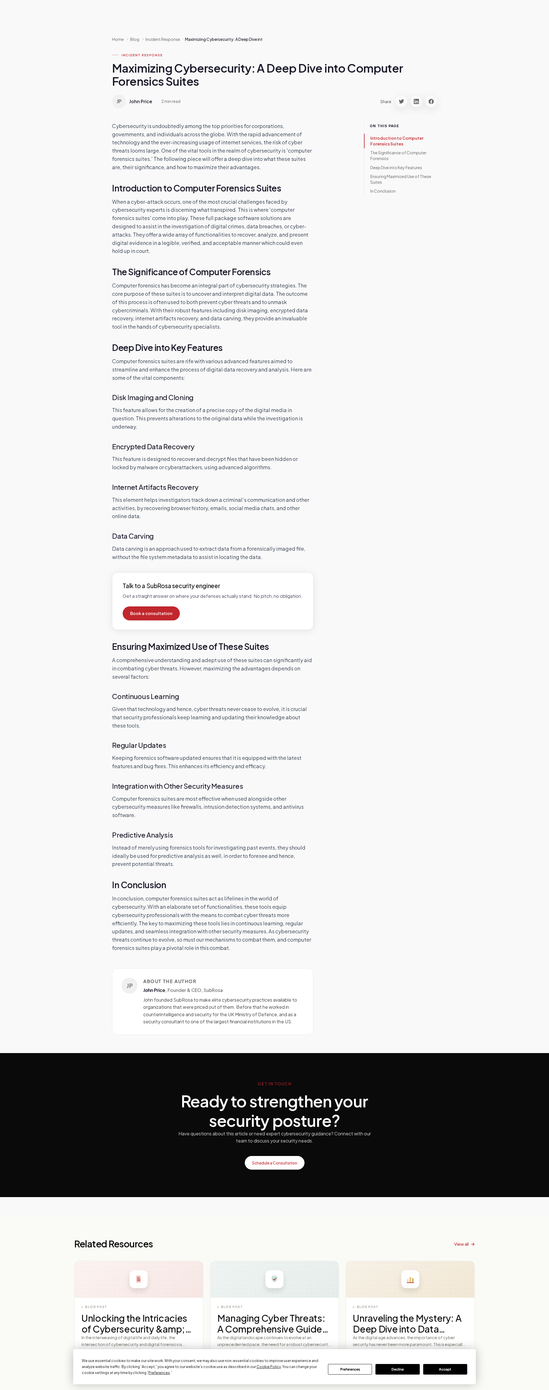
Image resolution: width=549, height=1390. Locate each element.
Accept (445, 1369)
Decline (397, 1369)
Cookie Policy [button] (268, 1367)
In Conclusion (383, 190)
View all (461, 1244)
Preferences (350, 1369)
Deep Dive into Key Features (396, 167)
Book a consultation (151, 613)
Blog (134, 39)
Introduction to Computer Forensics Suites (396, 140)
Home (118, 39)
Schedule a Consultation (274, 1162)
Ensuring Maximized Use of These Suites (400, 179)
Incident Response (142, 55)
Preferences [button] (159, 1373)
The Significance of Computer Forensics (398, 155)
